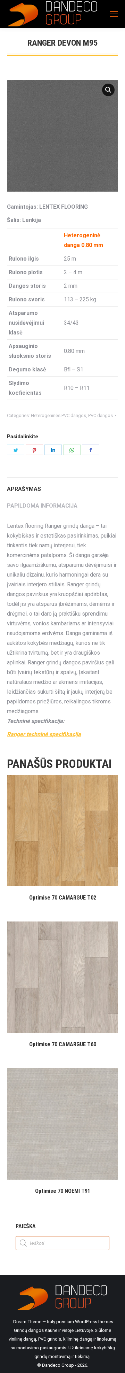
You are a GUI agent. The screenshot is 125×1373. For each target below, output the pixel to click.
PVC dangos (100, 415)
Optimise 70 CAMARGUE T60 (62, 1044)
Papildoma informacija (42, 505)
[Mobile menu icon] (114, 14)
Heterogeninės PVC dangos (58, 415)
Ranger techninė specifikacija (44, 734)
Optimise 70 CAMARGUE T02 (62, 897)
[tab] (62, 485)
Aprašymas (24, 489)
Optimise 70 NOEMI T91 (62, 1191)
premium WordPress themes (84, 1321)
